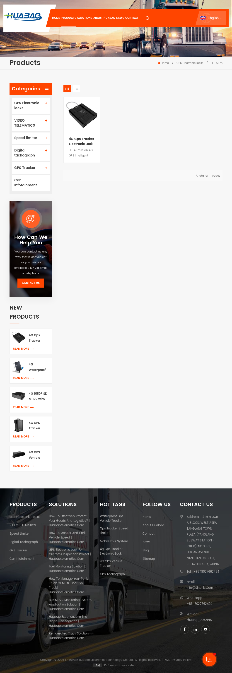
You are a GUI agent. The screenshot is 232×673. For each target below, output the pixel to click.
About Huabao (104, 18)
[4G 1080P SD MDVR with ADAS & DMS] (18, 396)
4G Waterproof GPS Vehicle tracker (38, 367)
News (120, 18)
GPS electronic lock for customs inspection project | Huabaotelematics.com (70, 554)
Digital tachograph (24, 153)
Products (68, 18)
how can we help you (30, 240)
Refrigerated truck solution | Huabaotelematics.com (69, 636)
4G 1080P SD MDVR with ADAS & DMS (38, 397)
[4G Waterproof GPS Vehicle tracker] (18, 367)
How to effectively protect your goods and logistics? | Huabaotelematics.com (69, 521)
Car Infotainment (25, 183)
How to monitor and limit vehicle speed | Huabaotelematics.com (67, 538)
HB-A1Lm (216, 63)
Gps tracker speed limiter (114, 531)
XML (167, 660)
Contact (131, 18)
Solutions (84, 18)
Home (56, 18)
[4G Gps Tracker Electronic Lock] (18, 337)
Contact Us (31, 283)
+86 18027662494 (206, 572)
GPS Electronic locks (189, 63)
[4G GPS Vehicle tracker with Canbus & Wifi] (18, 454)
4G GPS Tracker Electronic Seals (36, 426)
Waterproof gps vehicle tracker (111, 518)
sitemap (149, 559)
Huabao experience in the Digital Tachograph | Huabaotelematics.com (68, 621)
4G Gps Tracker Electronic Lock (36, 338)
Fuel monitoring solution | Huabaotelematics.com (67, 569)
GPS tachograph (112, 574)
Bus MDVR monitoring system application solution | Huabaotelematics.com (70, 605)
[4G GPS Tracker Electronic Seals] (18, 425)
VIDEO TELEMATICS (24, 123)
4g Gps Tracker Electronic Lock (111, 551)
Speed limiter (25, 138)
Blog (146, 550)
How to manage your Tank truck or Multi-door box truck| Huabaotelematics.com (68, 586)
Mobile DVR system (114, 541)
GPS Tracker (24, 168)
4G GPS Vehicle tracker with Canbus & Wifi (38, 455)
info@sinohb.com (200, 588)
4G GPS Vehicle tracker (111, 563)
